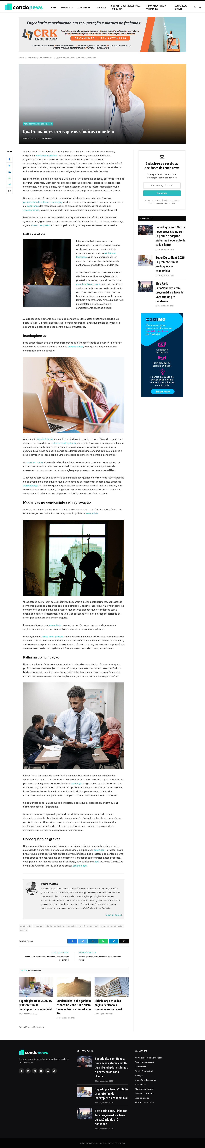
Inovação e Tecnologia (145, 1080)
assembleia (92, 513)
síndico (23, 930)
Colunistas (100, 7)
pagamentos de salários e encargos (42, 202)
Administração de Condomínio (38, 124)
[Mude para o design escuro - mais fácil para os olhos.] (195, 7)
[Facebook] (9, 159)
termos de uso (168, 203)
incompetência (31, 210)
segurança (33, 206)
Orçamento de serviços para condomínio (125, 7)
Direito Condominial (144, 1071)
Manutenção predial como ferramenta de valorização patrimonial (47, 958)
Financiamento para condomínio (156, 7)
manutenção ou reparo (88, 284)
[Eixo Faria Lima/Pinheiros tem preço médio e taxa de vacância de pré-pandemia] (145, 286)
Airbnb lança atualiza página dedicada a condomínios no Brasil (108, 1005)
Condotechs (84, 7)
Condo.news (92, 1143)
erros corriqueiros (41, 225)
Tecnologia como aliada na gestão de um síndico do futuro (100, 958)
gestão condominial (89, 926)
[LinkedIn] (9, 172)
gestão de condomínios (112, 926)
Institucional (140, 1084)
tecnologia (76, 783)
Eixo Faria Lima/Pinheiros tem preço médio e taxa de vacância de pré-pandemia (170, 292)
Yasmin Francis (45, 439)
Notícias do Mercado (144, 1093)
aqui (97, 861)
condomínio (25, 926)
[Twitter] (9, 165)
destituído (99, 850)
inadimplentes (75, 346)
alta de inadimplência (64, 443)
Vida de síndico (142, 1098)
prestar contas (35, 462)
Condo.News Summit (181, 7)
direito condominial (55, 926)
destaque (38, 926)
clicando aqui (80, 865)
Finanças (139, 1075)
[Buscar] (199, 7)
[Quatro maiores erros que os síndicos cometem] (102, 104)
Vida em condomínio (144, 1102)
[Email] (9, 191)
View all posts (113, 914)
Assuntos (65, 7)
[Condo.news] (23, 6)
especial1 (72, 926)
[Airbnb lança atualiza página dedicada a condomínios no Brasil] (112, 987)
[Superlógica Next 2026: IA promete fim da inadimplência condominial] (36, 987)
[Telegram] (9, 184)
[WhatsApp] (9, 178)
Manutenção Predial (144, 1089)
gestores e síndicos (46, 155)
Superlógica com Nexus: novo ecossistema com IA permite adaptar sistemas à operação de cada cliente (170, 236)
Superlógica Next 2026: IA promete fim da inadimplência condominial (35, 1005)
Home (53, 7)
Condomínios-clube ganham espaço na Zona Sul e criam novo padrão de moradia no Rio (74, 1007)
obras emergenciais (52, 636)
